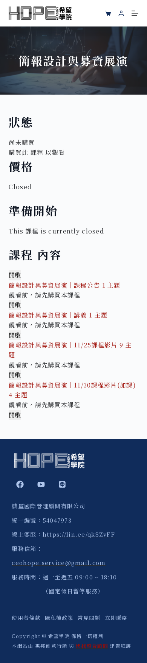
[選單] (135, 13)
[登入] (121, 13)
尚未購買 (22, 142)
